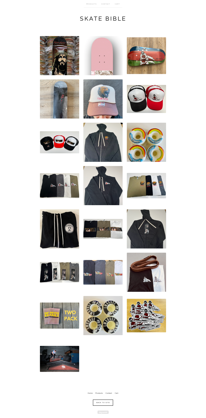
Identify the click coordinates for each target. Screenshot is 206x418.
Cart (117, 4)
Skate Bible (103, 18)
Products (91, 4)
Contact (105, 4)
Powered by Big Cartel (103, 412)
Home (90, 393)
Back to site (103, 402)
